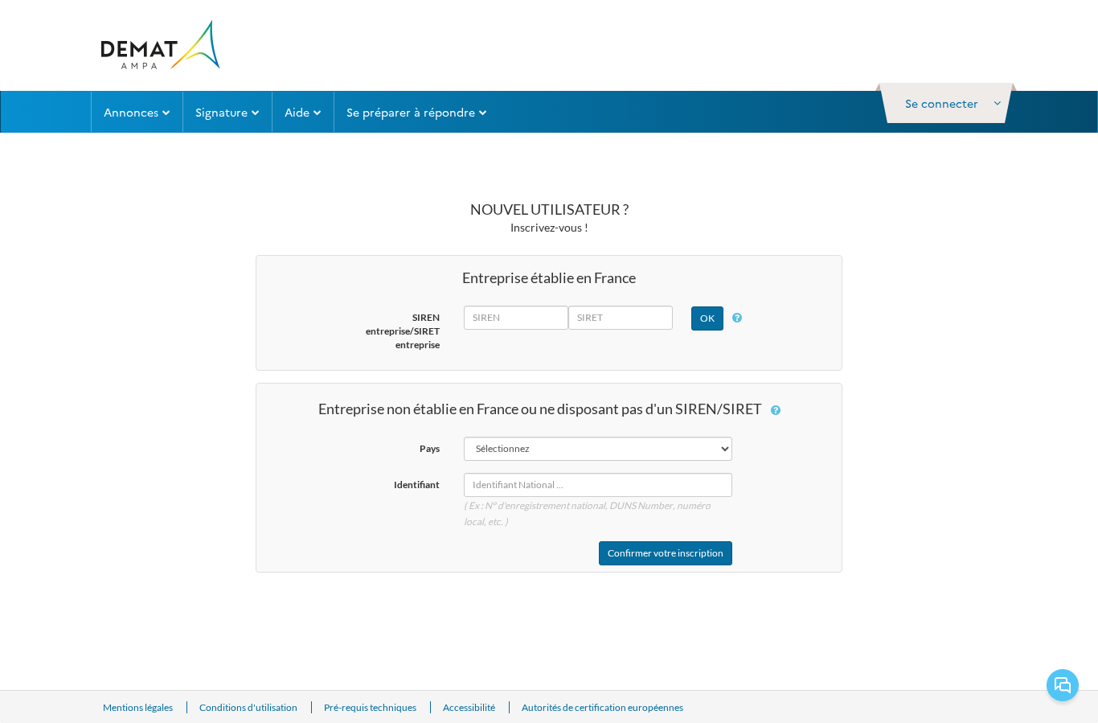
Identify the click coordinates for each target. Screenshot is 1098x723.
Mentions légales (138, 707)
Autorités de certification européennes (602, 707)
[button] (946, 103)
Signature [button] (221, 112)
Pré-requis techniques (371, 707)
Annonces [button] (131, 112)
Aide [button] (297, 112)
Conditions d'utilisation (249, 707)
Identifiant (417, 485)
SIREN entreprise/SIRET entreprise (403, 331)
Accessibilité (470, 707)
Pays (430, 448)
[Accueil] (159, 45)
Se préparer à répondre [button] (410, 112)
